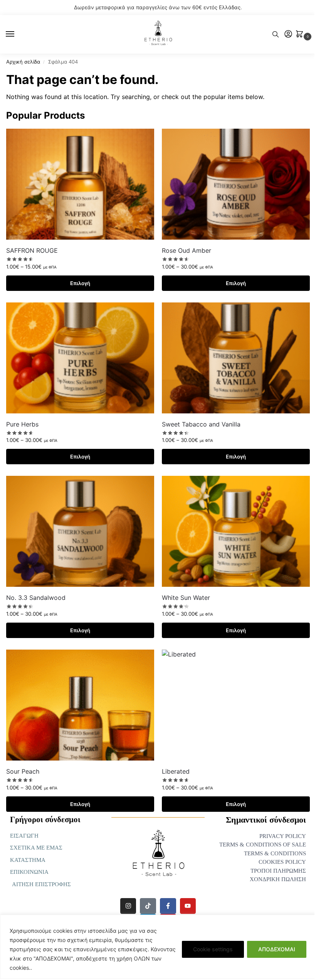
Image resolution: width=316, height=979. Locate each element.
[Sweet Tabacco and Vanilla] (236, 357)
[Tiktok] (148, 906)
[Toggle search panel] (275, 34)
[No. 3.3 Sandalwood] (80, 531)
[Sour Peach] (80, 705)
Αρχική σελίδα (23, 62)
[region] (158, 947)
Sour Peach (22, 771)
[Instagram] (128, 906)
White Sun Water (186, 597)
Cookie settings (213, 949)
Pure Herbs (22, 424)
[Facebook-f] (168, 906)
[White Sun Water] (236, 531)
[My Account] (288, 34)
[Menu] (17, 34)
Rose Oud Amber (186, 250)
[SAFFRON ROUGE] (80, 184)
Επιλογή (80, 283)
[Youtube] (188, 906)
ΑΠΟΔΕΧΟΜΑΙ (276, 949)
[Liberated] (236, 705)
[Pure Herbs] (80, 357)
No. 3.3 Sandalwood (36, 597)
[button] (301, 34)
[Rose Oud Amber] (236, 184)
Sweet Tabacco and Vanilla (201, 424)
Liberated (176, 771)
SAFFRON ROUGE (32, 250)
